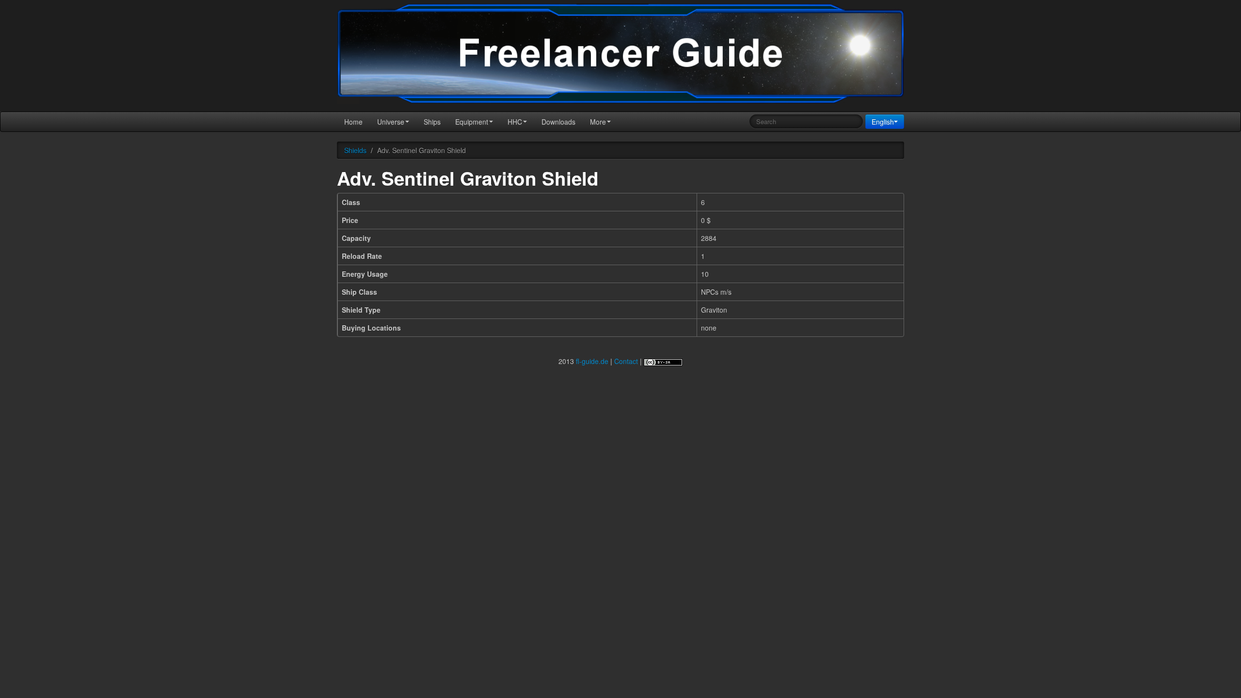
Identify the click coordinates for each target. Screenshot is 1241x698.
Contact (626, 361)
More (598, 122)
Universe (390, 122)
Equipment (471, 122)
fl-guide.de (592, 361)
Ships (432, 122)
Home (353, 122)
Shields (355, 150)
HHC (515, 122)
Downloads (558, 122)
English (883, 122)
